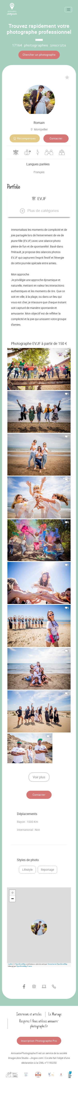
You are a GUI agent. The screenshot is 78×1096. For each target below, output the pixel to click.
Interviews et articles (29, 1014)
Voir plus (39, 777)
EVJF (41, 198)
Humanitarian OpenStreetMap (57, 964)
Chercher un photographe (39, 54)
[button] (39, 211)
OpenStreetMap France (24, 966)
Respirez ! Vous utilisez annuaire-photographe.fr (39, 1023)
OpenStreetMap (20, 964)
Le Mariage (55, 1014)
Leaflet (10, 964)
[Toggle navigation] (68, 9)
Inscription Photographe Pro (39, 1040)
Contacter (56, 138)
